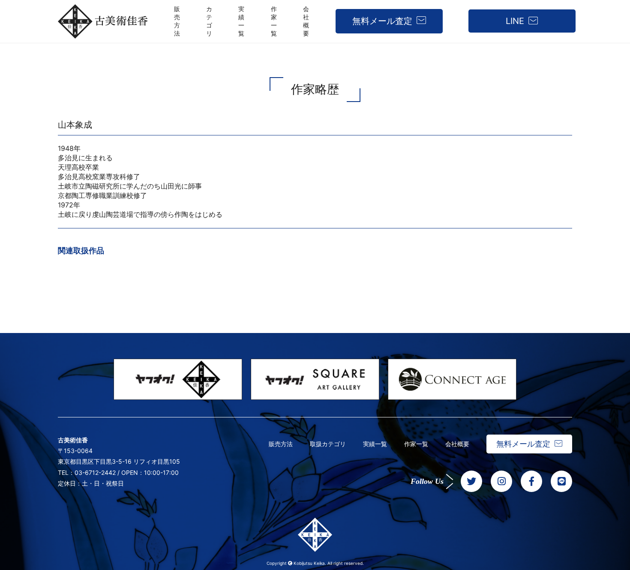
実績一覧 (375, 443)
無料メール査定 (382, 21)
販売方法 (281, 443)
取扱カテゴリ (328, 443)
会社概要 (457, 443)
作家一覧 (416, 443)
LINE (515, 21)
